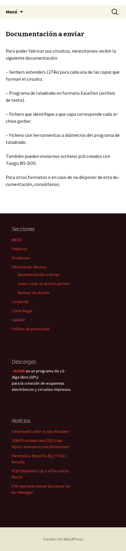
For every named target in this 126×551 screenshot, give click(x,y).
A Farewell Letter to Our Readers (40, 431)
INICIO (17, 239)
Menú (11, 12)
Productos (21, 257)
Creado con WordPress (63, 539)
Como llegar (22, 310)
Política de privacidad (31, 328)
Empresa (19, 248)
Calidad (18, 319)
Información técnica (29, 267)
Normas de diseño (34, 292)
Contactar (20, 301)
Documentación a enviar (38, 274)
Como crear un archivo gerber (44, 283)
